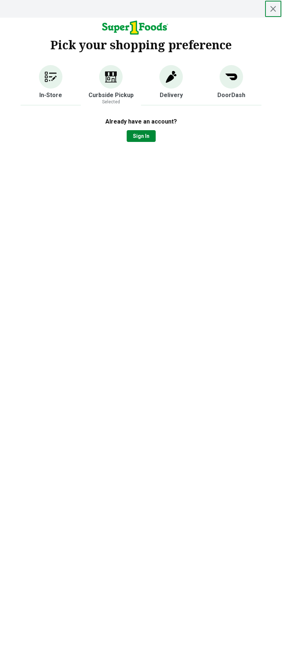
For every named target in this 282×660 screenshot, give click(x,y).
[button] (51, 85)
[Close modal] (273, 9)
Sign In (141, 136)
